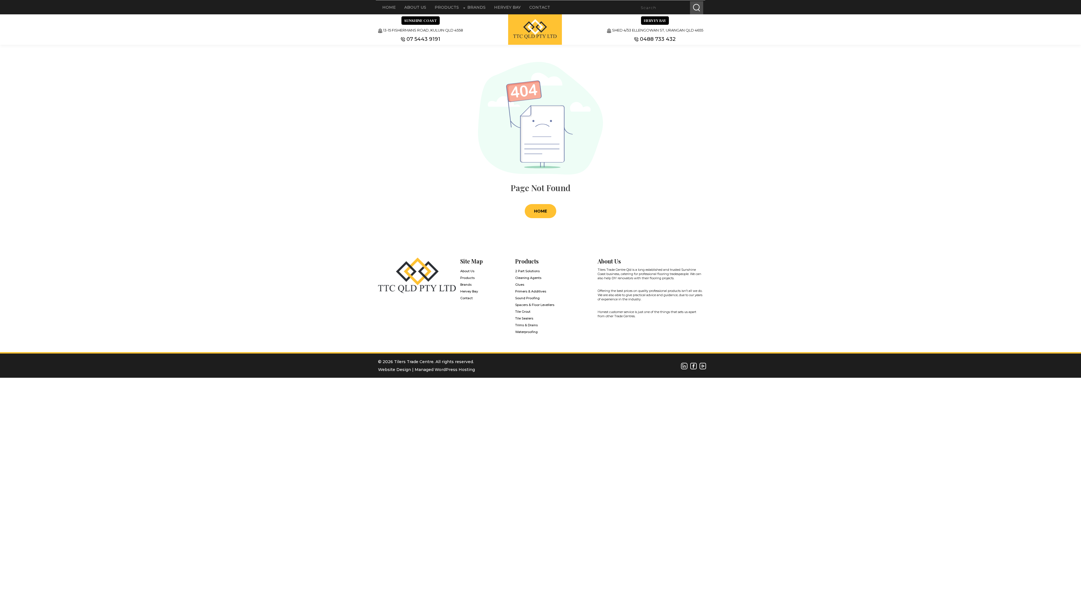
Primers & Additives (530, 291)
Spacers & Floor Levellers (534, 305)
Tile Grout (522, 312)
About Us (415, 7)
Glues (519, 285)
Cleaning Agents (528, 278)
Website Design (394, 369)
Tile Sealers (524, 318)
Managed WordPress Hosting (445, 369)
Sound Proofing (527, 298)
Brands (476, 7)
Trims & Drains (526, 325)
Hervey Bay (507, 7)
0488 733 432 (658, 39)
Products (447, 7)
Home (389, 7)
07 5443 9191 (423, 39)
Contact (539, 7)
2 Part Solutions (527, 271)
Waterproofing (526, 332)
